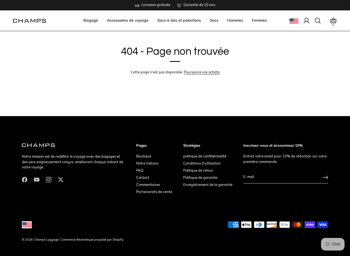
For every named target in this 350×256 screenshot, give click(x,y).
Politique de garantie (200, 178)
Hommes (235, 20)
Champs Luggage (46, 239)
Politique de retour (198, 170)
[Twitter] (60, 179)
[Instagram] (48, 179)
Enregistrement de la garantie (207, 185)
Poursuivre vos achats (202, 72)
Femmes (259, 20)
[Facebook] (24, 179)
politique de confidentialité (204, 156)
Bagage (90, 20)
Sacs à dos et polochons (179, 20)
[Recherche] (317, 20)
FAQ (139, 170)
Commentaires (148, 185)
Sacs (214, 20)
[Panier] (333, 20)
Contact (142, 178)
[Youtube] (36, 179)
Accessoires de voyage (127, 20)
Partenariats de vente (154, 192)
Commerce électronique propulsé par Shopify (91, 239)
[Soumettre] (325, 177)
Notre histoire (147, 163)
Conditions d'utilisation (202, 163)
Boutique (143, 156)
